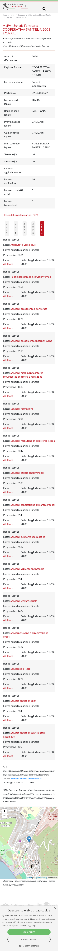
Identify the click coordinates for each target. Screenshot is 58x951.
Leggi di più (32, 925)
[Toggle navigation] (44, 8)
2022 (24, 228)
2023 (33, 228)
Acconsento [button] (29, 932)
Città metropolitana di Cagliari (40, 15)
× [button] (55, 908)
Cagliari (9, 18)
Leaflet (29, 877)
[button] (29, 945)
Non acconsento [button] (29, 939)
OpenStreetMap (41, 877)
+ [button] (4, 811)
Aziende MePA (21, 18)
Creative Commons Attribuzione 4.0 (26, 778)
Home (5, 15)
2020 (6, 228)
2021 (15, 228)
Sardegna (21, 15)
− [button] (4, 816)
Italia (12, 15)
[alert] (29, 928)
